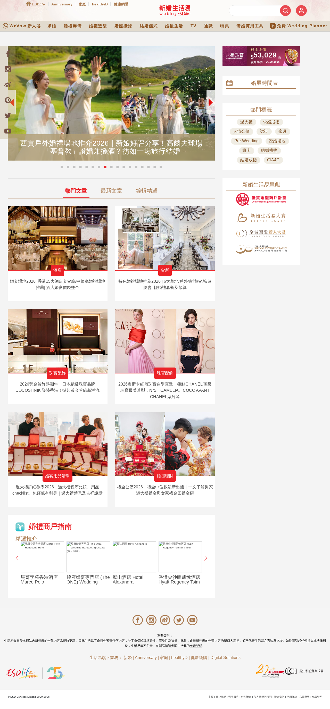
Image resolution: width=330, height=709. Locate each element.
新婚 (127, 657)
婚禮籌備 (73, 26)
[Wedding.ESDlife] (174, 10)
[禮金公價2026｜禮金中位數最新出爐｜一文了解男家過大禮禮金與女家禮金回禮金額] (165, 444)
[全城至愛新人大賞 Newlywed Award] (261, 233)
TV (194, 26)
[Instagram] (7, 69)
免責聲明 (196, 646)
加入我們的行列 (263, 696)
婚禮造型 (98, 26)
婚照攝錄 (123, 26)
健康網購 (121, 4)
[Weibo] (7, 84)
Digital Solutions (225, 657)
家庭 (82, 4)
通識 (208, 26)
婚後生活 (174, 26)
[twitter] (7, 115)
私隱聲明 (304, 696)
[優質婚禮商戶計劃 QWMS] (261, 199)
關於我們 (221, 696)
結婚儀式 (149, 26)
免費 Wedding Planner (302, 26)
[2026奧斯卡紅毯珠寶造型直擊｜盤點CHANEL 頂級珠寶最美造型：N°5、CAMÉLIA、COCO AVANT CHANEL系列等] (165, 341)
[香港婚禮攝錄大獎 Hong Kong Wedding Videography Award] (261, 249)
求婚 (51, 26)
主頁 (210, 696)
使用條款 (292, 696)
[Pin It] (7, 100)
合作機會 (246, 696)
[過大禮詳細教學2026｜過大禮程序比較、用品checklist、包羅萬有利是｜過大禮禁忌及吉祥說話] (58, 444)
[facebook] (7, 53)
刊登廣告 (233, 696)
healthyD (100, 4)
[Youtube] (7, 131)
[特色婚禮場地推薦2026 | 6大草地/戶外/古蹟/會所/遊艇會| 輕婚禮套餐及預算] (165, 238)
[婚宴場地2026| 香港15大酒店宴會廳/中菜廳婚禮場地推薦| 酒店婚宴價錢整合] (58, 238)
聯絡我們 (279, 696)
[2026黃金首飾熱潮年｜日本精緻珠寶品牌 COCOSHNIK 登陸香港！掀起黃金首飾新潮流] (58, 341)
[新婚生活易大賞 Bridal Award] (261, 217)
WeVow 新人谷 (25, 26)
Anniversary (61, 4)
